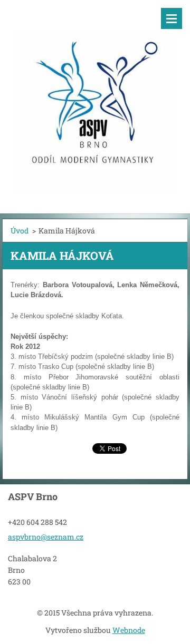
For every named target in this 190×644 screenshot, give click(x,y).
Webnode (128, 630)
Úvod (19, 231)
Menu (171, 18)
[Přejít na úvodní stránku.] (95, 100)
